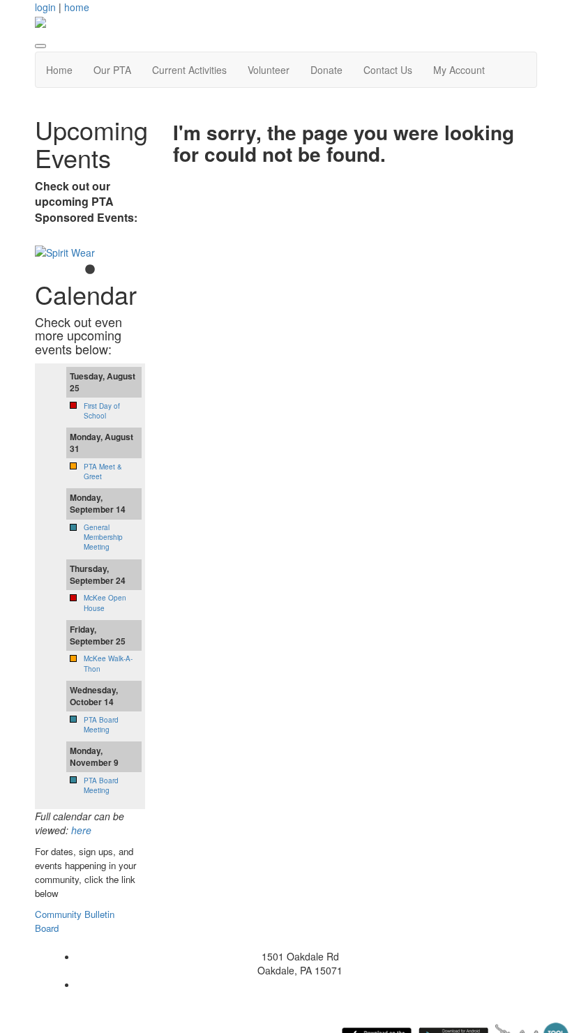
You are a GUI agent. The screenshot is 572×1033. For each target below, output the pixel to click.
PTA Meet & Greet (103, 471)
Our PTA (112, 70)
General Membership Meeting (103, 537)
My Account (459, 70)
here (81, 830)
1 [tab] (90, 270)
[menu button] (40, 46)
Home (59, 70)
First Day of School (102, 411)
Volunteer (268, 70)
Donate (326, 70)
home (76, 7)
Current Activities (189, 70)
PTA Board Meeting (101, 724)
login (45, 7)
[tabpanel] (90, 252)
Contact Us (387, 70)
